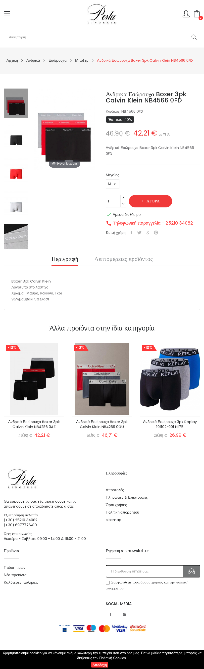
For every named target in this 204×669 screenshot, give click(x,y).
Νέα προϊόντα (15, 575)
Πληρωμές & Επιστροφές (127, 497)
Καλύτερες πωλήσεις (21, 582)
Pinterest (156, 232)
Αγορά (153, 201)
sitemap (113, 519)
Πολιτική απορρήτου (122, 512)
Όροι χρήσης (116, 504)
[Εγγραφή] (191, 571)
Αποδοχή (100, 665)
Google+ (148, 232)
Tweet (139, 232)
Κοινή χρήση (131, 232)
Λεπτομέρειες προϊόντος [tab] (123, 259)
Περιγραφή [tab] (64, 259)
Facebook (111, 614)
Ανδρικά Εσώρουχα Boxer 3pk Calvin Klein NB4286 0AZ (34, 424)
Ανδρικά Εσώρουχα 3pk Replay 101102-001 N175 (170, 424)
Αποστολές (115, 489)
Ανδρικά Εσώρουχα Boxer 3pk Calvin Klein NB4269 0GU (102, 424)
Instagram (124, 614)
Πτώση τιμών (15, 567)
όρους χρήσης (152, 582)
